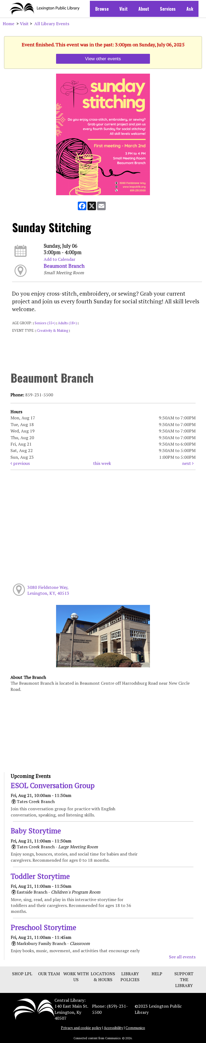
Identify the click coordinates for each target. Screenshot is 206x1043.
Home (8, 24)
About (143, 9)
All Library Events (51, 24)
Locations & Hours (103, 976)
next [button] (187, 463)
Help (157, 974)
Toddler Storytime (40, 876)
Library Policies (129, 976)
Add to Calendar (59, 259)
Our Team (49, 974)
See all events (182, 957)
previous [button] (21, 463)
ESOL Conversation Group (53, 785)
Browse (102, 9)
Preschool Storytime (43, 927)
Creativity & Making (52, 330)
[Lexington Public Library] (33, 1009)
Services (168, 9)
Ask (189, 9)
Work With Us (76, 976)
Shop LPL (22, 974)
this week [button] (102, 463)
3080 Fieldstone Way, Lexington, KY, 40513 (48, 590)
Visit (123, 9)
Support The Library (183, 980)
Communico (135, 1027)
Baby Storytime (36, 830)
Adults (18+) (67, 323)
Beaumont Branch (64, 266)
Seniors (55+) (45, 323)
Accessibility (113, 1027)
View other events (103, 58)
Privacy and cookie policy (81, 1027)
